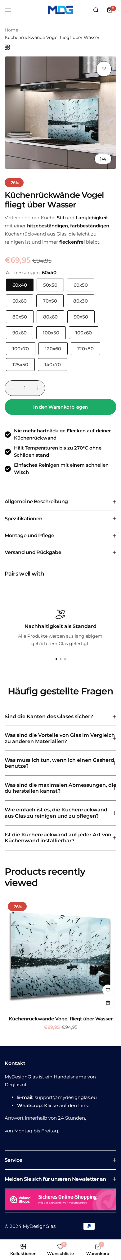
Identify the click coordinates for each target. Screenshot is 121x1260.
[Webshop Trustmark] (60, 1201)
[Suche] (96, 10)
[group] (60, 112)
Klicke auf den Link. (66, 1105)
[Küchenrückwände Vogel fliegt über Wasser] (60, 955)
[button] (64, 659)
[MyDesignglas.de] (60, 10)
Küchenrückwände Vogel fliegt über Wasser (61, 1019)
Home (11, 30)
